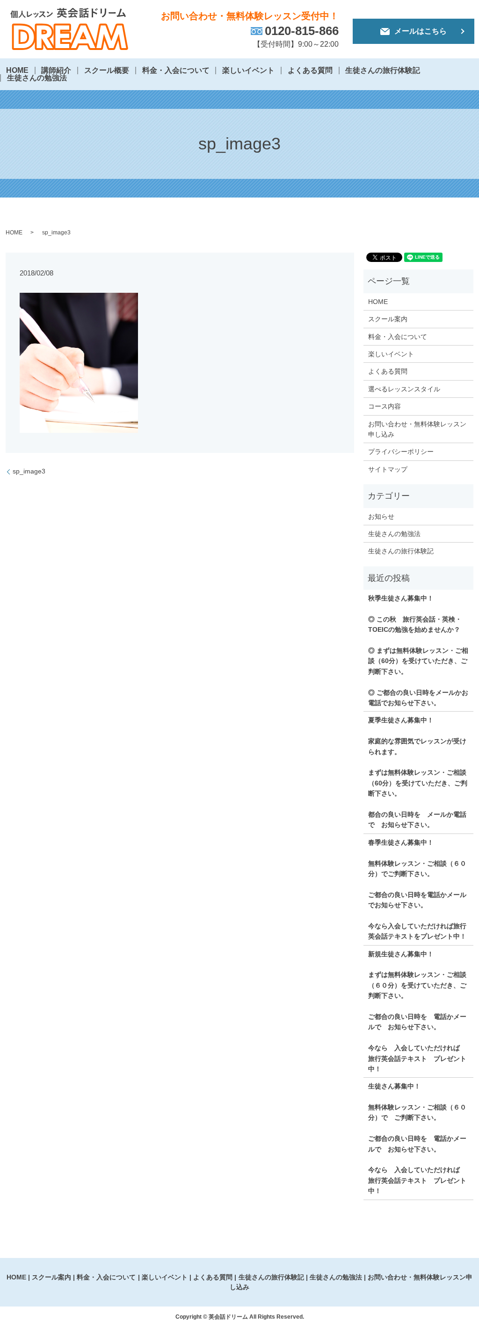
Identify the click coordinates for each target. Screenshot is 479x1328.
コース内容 (384, 406)
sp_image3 (29, 471)
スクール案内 (387, 319)
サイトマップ (387, 469)
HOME (17, 70)
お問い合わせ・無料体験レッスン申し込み (417, 429)
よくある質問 (310, 70)
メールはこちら (420, 31)
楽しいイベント (248, 70)
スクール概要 (106, 70)
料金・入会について (176, 70)
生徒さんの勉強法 (37, 78)
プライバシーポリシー (401, 451)
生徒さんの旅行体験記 (382, 70)
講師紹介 (56, 70)
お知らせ (381, 516)
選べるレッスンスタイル (404, 389)
